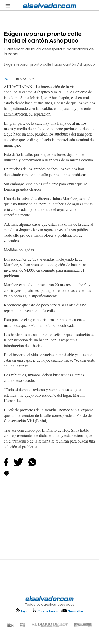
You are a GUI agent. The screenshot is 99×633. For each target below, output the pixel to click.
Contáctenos (47, 611)
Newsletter (75, 611)
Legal (25, 611)
